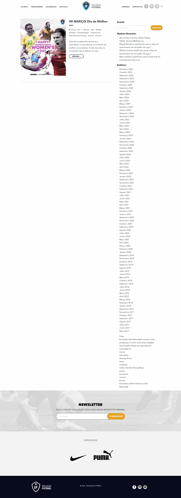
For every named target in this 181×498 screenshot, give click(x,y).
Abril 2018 (124, 296)
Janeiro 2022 (125, 176)
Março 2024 (124, 103)
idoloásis (73, 33)
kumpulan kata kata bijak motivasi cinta (137, 339)
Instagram (152, 6)
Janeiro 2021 (125, 214)
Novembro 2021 (126, 182)
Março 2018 (124, 299)
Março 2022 (124, 170)
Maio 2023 (124, 126)
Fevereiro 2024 (126, 107)
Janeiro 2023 (125, 138)
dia (93, 30)
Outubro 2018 (125, 280)
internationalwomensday (78, 36)
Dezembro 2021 (126, 179)
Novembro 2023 (126, 116)
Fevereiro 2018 (126, 302)
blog (121, 336)
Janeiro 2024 (125, 110)
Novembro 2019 (126, 258)
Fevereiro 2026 (126, 69)
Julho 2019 (124, 271)
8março (86, 30)
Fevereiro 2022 (126, 173)
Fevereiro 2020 (126, 249)
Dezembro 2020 (126, 217)
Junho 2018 (124, 290)
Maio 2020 (124, 239)
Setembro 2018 (126, 283)
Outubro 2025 (125, 72)
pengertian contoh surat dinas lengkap (136, 342)
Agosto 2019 (125, 268)
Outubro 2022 (125, 148)
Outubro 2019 (125, 261)
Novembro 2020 (126, 220)
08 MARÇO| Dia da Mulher (88, 21)
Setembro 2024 (126, 88)
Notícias (64, 7)
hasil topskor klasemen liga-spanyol (135, 345)
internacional (95, 33)
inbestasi (123, 364)
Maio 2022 (124, 163)
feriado (99, 30)
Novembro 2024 (126, 81)
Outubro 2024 (125, 85)
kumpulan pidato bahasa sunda (133, 383)
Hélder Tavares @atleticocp (131, 41)
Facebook (146, 6)
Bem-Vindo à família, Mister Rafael (134, 38)
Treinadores (37, 7)
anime (122, 352)
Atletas (24, 7)
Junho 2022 (124, 160)
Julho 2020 (124, 233)
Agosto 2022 (125, 154)
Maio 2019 (124, 277)
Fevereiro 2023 (126, 135)
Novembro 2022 (126, 145)
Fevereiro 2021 (126, 211)
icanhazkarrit (125, 349)
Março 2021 (124, 208)
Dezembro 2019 (126, 255)
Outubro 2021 (125, 186)
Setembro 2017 (126, 318)
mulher (91, 36)
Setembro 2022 (126, 151)
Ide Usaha (123, 355)
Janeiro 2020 (125, 252)
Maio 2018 (124, 293)
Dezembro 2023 (126, 113)
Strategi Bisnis (125, 358)
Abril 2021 (124, 204)
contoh (122, 377)
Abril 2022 (124, 167)
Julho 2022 (124, 157)
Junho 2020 (124, 236)
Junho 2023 (124, 122)
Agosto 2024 (125, 91)
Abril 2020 (124, 242)
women (98, 36)
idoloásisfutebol (83, 33)
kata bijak (123, 386)
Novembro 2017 (126, 312)
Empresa (126, 7)
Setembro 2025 (126, 75)
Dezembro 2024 (126, 78)
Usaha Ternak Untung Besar (131, 367)
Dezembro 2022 (126, 141)
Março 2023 (124, 132)
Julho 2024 (124, 94)
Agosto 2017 (125, 321)
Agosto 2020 (125, 230)
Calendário (51, 7)
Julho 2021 (124, 195)
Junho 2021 (124, 198)
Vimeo (157, 6)
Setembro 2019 (126, 264)
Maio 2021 (124, 201)
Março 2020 (124, 246)
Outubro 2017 (125, 315)
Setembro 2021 (126, 189)
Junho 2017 (124, 328)
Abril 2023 (124, 129)
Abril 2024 (124, 100)
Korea (122, 380)
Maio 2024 (124, 97)
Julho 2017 (124, 324)
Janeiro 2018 (125, 305)
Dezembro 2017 (126, 309)
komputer (123, 374)
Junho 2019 (124, 274)
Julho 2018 (124, 287)
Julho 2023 (124, 119)
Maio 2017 (124, 331)
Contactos (137, 7)
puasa (122, 371)
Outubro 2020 (125, 223)
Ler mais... (76, 56)
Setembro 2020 (126, 227)
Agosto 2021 (125, 192)
